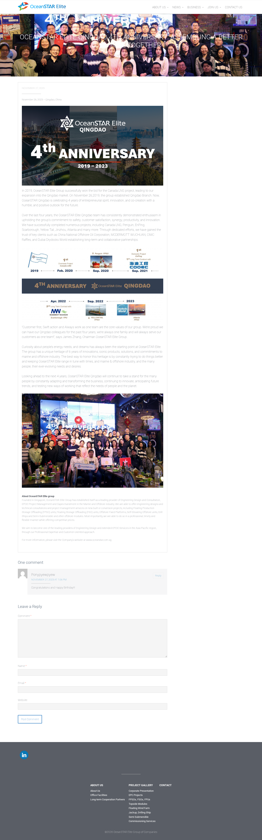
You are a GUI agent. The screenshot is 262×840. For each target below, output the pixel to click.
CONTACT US (233, 7)
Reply (158, 575)
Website (22, 700)
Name (22, 665)
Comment (24, 615)
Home (84, 55)
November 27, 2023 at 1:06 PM (49, 579)
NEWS (176, 7)
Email (22, 683)
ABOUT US (159, 7)
